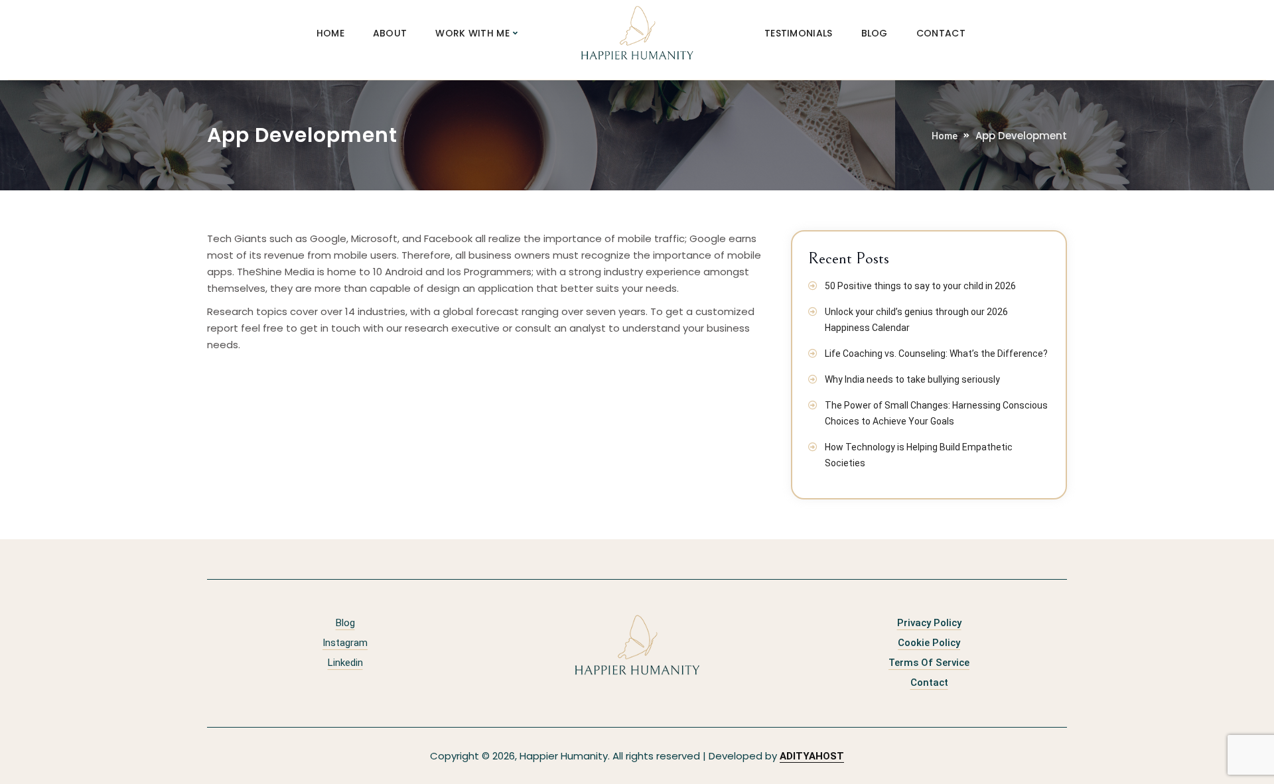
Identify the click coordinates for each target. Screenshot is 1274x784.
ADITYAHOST (812, 756)
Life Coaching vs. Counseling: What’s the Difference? (936, 353)
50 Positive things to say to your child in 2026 (920, 286)
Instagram (345, 643)
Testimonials (798, 33)
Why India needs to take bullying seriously (912, 379)
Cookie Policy (929, 643)
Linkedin (345, 663)
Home (330, 33)
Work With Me (472, 33)
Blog (874, 33)
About (390, 33)
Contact (940, 33)
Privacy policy (929, 623)
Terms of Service (928, 663)
